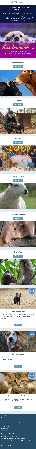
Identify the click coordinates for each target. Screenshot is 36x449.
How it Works (4, 428)
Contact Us (4, 430)
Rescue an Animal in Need (18, 396)
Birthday (18, 138)
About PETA (4, 415)
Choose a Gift (5, 426)
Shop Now (18, 66)
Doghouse (18, 100)
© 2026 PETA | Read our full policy (10, 422)
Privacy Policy (5, 420)
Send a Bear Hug (18, 311)
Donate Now (4, 418)
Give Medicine (18, 354)
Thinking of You (18, 62)
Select (18, 325)
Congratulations (18, 214)
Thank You (18, 252)
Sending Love (18, 176)
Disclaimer (4, 424)
